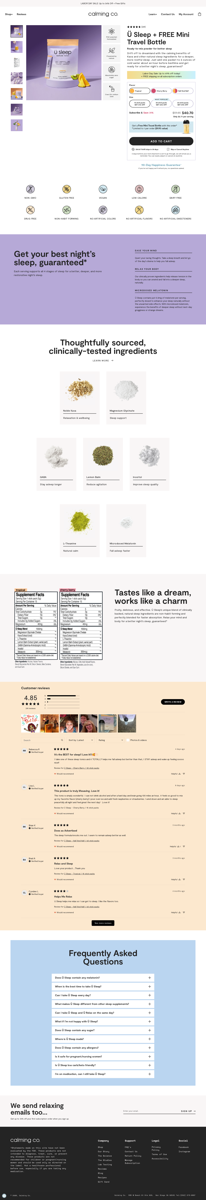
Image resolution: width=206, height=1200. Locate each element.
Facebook (184, 1147)
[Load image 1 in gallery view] (17, 31)
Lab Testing (105, 1164)
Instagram (184, 1151)
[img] (36, 752)
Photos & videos (138, 740)
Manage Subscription (132, 1161)
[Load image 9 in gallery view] (17, 47)
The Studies (105, 1160)
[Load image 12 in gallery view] (17, 94)
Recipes (102, 1177)
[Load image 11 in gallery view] (17, 78)
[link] (136, 26)
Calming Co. (25, 1195)
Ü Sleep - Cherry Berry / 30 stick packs (81, 768)
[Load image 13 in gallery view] (17, 109)
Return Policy (133, 1155)
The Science (105, 1155)
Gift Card (103, 1181)
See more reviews (103, 923)
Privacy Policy (156, 1148)
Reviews (102, 1168)
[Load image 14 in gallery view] (17, 125)
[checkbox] (140, 740)
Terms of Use (159, 1154)
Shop (100, 1147)
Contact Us (131, 1151)
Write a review (173, 702)
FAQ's (128, 1147)
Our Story (103, 1151)
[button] (10, 17)
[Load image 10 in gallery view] (17, 62)
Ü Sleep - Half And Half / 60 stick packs (81, 840)
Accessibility (160, 1158)
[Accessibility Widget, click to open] (4, 1196)
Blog (100, 1173)
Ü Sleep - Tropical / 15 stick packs (79, 873)
